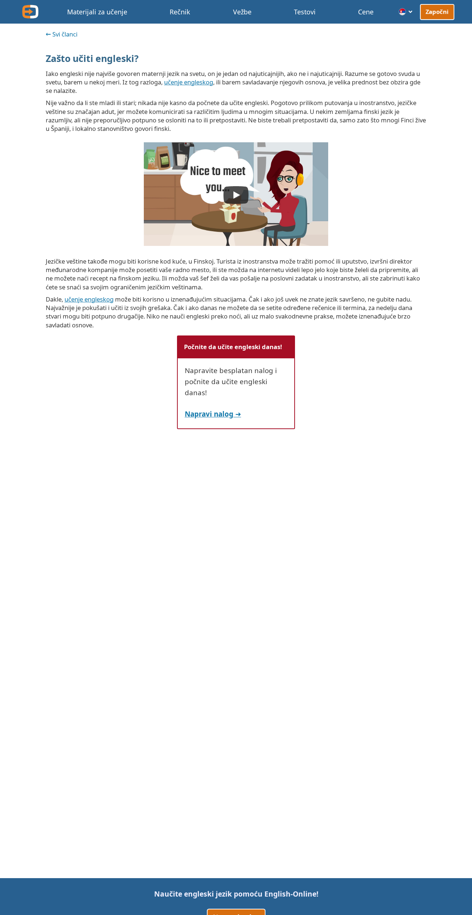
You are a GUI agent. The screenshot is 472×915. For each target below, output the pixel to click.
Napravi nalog (209, 413)
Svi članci (64, 34)
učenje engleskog (188, 82)
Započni (437, 11)
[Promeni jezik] (406, 12)
